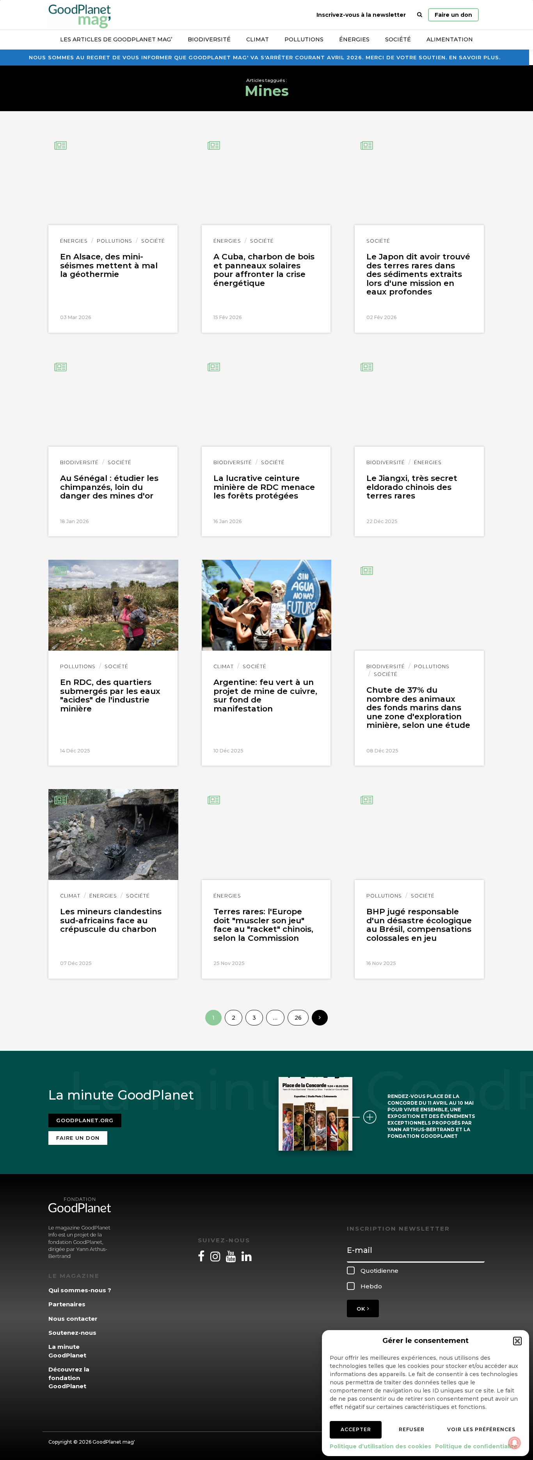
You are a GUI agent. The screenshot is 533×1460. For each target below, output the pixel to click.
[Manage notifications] (514, 1443)
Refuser (412, 1429)
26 (298, 1017)
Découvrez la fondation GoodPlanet (68, 1378)
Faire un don (453, 14)
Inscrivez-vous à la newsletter (361, 14)
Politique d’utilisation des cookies (380, 1446)
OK (362, 1309)
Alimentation (449, 39)
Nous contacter (73, 1318)
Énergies (354, 39)
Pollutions (303, 39)
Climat (257, 39)
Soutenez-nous (72, 1332)
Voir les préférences (481, 1429)
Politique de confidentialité (476, 1446)
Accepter (356, 1429)
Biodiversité (209, 39)
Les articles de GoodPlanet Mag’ (116, 39)
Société (398, 39)
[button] (517, 1341)
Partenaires (66, 1304)
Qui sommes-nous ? (79, 1290)
